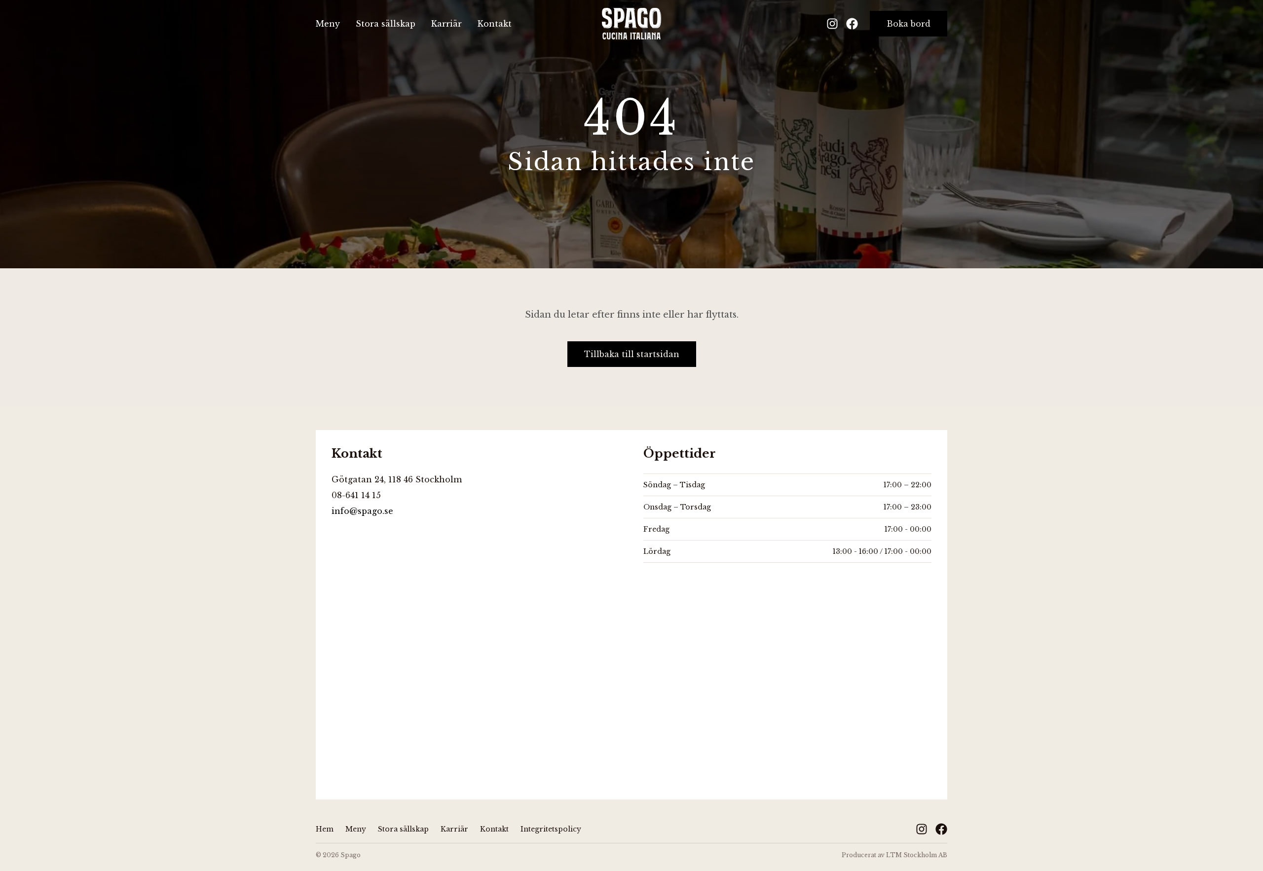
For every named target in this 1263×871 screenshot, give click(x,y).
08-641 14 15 (356, 495)
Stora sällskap (385, 24)
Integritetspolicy (550, 829)
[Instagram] (832, 24)
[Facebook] (852, 24)
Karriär (446, 24)
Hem (325, 829)
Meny (328, 24)
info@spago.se (362, 511)
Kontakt (495, 24)
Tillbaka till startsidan (631, 354)
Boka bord (908, 24)
